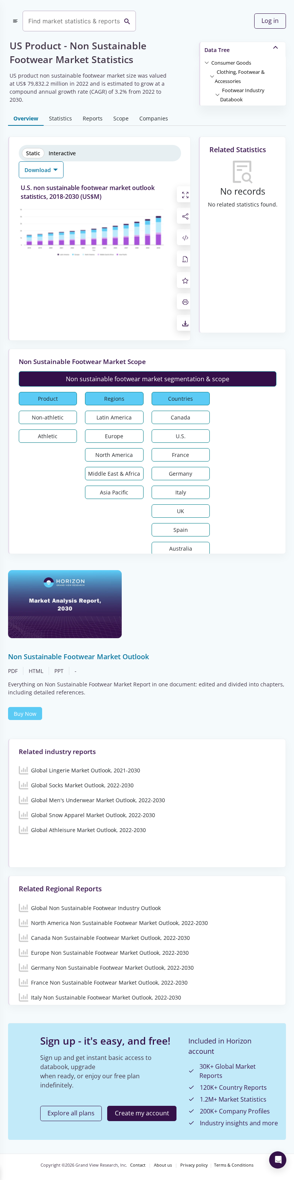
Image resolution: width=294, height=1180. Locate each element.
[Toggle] (206, 62)
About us (163, 1165)
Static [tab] (33, 153)
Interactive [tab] (62, 153)
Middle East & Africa (114, 473)
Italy (180, 492)
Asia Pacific (114, 492)
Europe (114, 436)
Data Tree (217, 50)
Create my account (142, 1113)
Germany (180, 473)
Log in (270, 20)
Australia (180, 548)
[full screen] (185, 194)
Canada (180, 417)
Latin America (114, 417)
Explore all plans (71, 1113)
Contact (137, 1165)
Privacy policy (194, 1165)
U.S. (181, 436)
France (180, 454)
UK (180, 511)
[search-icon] (127, 21)
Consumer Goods (231, 62)
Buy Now (25, 713)
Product (48, 398)
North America (114, 454)
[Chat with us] (277, 1160)
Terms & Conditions (233, 1165)
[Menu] (15, 21)
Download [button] (38, 170)
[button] (231, 62)
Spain (180, 529)
